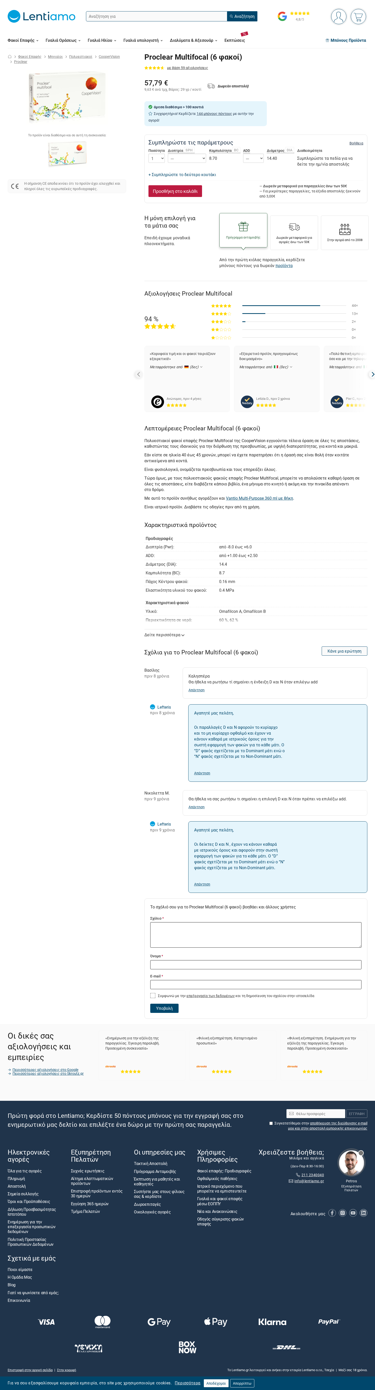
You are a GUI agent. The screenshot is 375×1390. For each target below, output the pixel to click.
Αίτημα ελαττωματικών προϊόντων (92, 1181)
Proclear (20, 61)
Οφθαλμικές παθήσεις (217, 1178)
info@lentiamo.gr (309, 1181)
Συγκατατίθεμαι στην (320, 1126)
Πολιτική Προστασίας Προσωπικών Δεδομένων (31, 1241)
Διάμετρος (280, 150)
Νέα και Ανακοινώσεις (217, 1211)
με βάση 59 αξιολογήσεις (187, 67)
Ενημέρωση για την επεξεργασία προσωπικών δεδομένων (32, 1226)
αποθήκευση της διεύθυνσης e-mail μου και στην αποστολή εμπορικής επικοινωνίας (327, 1126)
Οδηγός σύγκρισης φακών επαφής (220, 1221)
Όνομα (156, 956)
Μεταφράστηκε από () (174, 366)
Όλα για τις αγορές (25, 1171)
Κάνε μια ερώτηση (344, 651)
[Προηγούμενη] (139, 374)
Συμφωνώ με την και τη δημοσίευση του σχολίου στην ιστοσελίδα (235, 995)
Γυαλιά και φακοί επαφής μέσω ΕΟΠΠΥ (220, 1201)
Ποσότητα (156, 150)
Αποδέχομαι (216, 1383)
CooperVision (109, 56)
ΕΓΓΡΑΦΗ (357, 1113)
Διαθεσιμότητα (309, 150)
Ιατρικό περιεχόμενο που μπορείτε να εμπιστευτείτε (222, 1188)
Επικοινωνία (19, 1300)
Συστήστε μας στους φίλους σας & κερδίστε (159, 1194)
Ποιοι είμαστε (20, 1269)
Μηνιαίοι (55, 56)
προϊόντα (284, 265)
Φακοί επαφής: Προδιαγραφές (224, 1171)
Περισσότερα (187, 1383)
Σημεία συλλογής (23, 1194)
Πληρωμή (16, 1178)
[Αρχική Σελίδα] (10, 56)
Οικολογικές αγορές (152, 1212)
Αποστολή (17, 1186)
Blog (12, 1285)
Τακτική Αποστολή (150, 1163)
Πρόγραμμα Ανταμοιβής (155, 1171)
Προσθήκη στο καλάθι (175, 191)
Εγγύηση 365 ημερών (90, 1203)
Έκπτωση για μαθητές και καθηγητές (157, 1181)
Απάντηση (197, 689)
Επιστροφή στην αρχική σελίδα (30, 1370)
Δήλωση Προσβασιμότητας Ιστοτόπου (32, 1211)
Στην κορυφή (66, 1370)
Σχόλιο (157, 918)
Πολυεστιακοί (80, 56)
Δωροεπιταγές (147, 1204)
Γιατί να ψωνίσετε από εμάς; (33, 1292)
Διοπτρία (180, 150)
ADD (246, 150)
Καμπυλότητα (224, 150)
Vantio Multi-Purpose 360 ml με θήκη (259, 498)
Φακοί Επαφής (30, 56)
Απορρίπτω (242, 1383)
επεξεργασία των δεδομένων (210, 995)
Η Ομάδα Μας (20, 1277)
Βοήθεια (356, 143)
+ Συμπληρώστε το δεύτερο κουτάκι (182, 174)
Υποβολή (164, 1008)
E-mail (156, 976)
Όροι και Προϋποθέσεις (29, 1201)
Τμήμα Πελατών (85, 1211)
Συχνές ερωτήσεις (88, 1171)
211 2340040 (313, 1174)
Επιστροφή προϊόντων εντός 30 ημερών (97, 1193)
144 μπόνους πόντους (214, 113)
